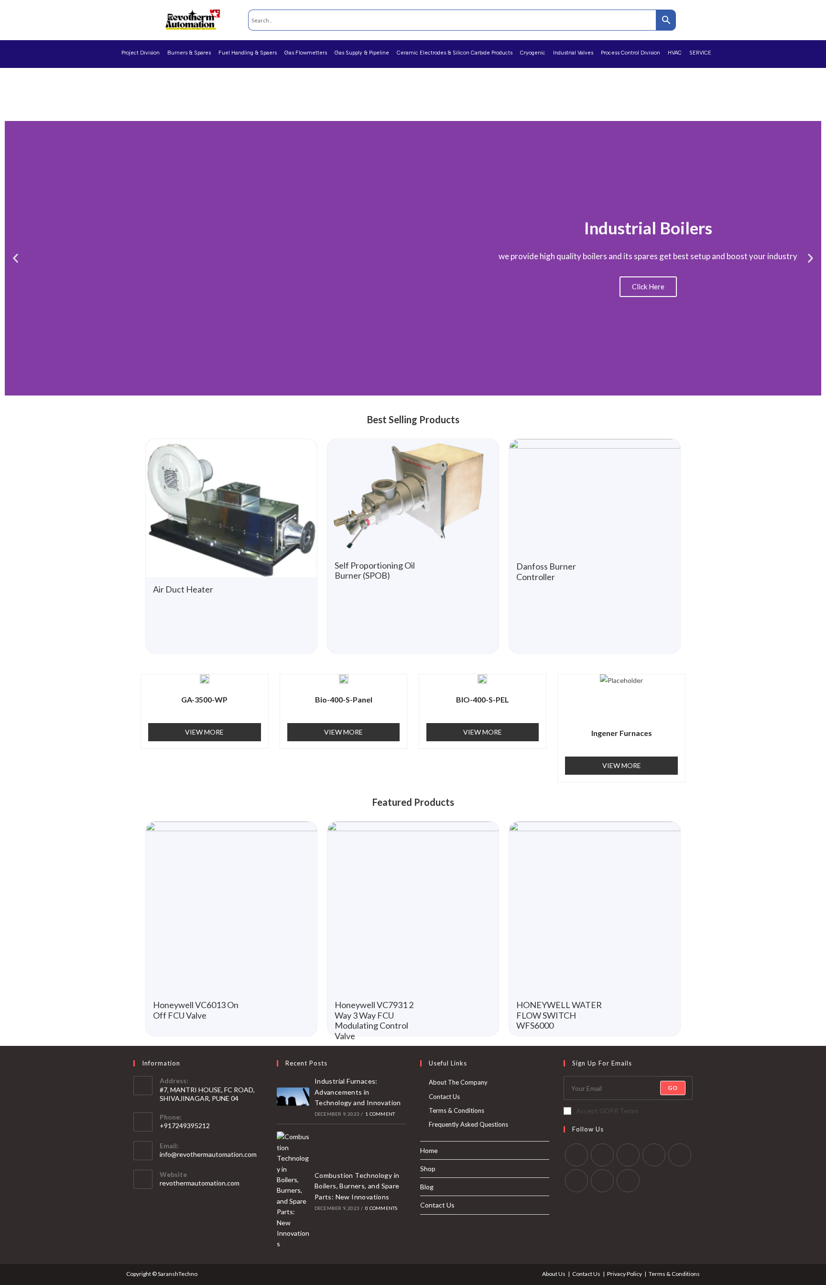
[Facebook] (602, 1154)
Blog (427, 1187)
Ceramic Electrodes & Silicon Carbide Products (454, 53)
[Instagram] (628, 1154)
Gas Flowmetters (305, 53)
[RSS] (628, 1180)
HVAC (675, 53)
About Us (553, 1273)
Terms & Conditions (456, 1110)
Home (429, 1150)
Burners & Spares (189, 53)
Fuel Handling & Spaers (247, 53)
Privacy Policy (624, 1273)
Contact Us (444, 1096)
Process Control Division (630, 53)
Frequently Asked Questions (468, 1124)
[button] (16, 258)
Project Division (140, 53)
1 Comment (380, 1114)
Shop (427, 1168)
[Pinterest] (679, 1154)
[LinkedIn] (653, 1154)
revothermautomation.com (199, 1183)
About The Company (458, 1082)
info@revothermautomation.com (208, 1154)
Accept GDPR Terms (607, 1111)
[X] (576, 1154)
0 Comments (381, 1208)
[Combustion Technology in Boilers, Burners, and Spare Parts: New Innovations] (293, 1190)
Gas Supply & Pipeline (362, 53)
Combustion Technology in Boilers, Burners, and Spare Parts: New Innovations (357, 1186)
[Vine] (576, 1180)
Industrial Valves (573, 53)
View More (204, 732)
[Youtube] (602, 1180)
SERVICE (700, 53)
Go (673, 1087)
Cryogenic (532, 53)
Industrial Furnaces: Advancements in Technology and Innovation (358, 1092)
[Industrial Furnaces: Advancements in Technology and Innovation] (293, 1096)
